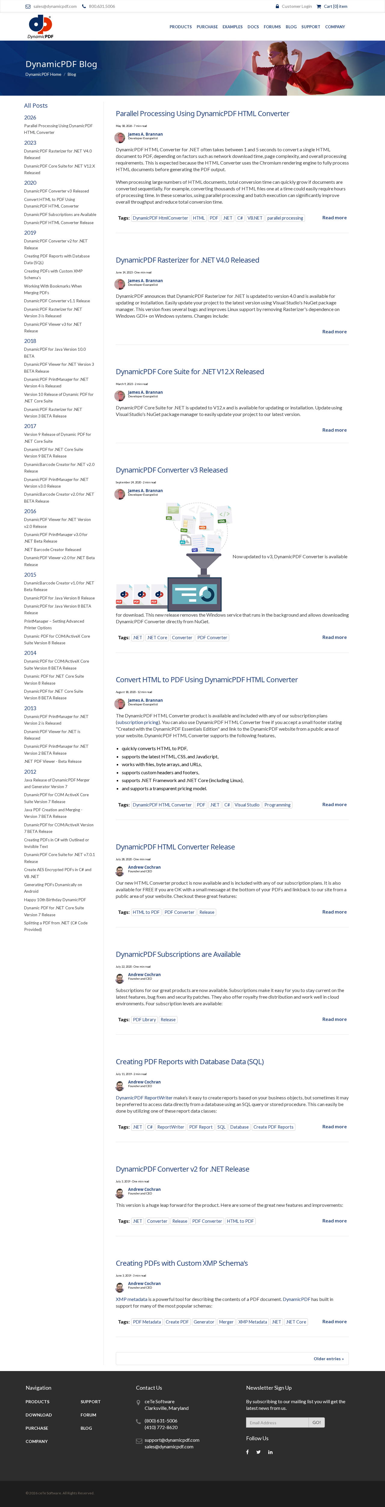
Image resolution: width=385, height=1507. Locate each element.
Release (206, 912)
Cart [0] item (335, 6)
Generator (204, 1321)
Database (239, 1126)
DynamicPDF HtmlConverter (160, 217)
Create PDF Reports (274, 1126)
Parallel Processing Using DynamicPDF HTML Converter (202, 113)
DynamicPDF (296, 1299)
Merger (226, 1321)
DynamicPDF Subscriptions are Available (60, 214)
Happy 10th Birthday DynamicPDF (55, 899)
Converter (182, 637)
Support (310, 26)
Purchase (207, 26)
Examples (233, 26)
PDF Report (201, 1126)
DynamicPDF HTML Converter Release (59, 222)
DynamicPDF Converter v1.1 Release (57, 300)
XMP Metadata (253, 1321)
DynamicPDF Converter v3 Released (56, 191)
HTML (199, 217)
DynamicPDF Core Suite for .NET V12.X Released (190, 371)
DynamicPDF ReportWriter (144, 1097)
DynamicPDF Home (43, 74)
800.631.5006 (102, 6)
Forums (272, 26)
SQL (221, 1126)
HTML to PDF (146, 912)
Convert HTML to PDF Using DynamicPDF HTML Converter (207, 679)
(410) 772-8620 (161, 1427)
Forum (88, 1414)
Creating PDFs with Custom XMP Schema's (182, 1263)
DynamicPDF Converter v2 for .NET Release (182, 1169)
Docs (253, 26)
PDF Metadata (147, 1321)
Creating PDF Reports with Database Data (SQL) (189, 1061)
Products (181, 26)
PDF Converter (212, 637)
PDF (214, 217)
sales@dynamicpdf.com (55, 6)
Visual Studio (247, 804)
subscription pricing (138, 722)
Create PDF (177, 1321)
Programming (277, 804)
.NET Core (157, 637)
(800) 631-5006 (161, 1420)
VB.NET (255, 217)
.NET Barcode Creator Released (52, 549)
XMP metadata (131, 1299)
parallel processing (285, 217)
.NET (228, 217)
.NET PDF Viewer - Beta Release (53, 761)
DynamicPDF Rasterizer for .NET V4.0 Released (187, 260)
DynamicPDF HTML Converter (162, 804)
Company (335, 26)
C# (240, 217)
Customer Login (297, 6)
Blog (291, 26)
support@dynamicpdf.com (172, 1440)
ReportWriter (170, 1126)
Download (39, 1414)
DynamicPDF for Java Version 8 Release (59, 598)
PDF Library (144, 1019)
